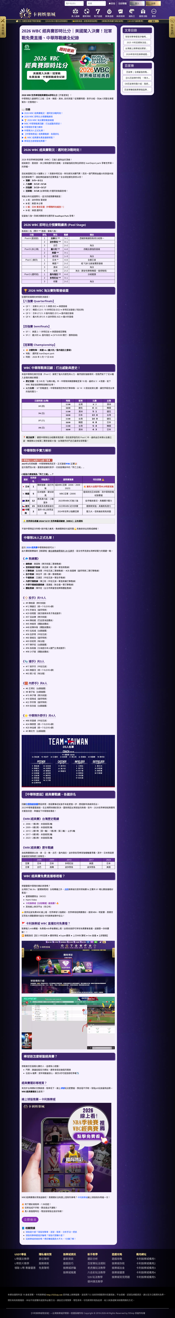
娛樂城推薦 (69, 1272)
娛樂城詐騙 (69, 1268)
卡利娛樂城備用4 (146, 1272)
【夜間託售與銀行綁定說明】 (59, 21)
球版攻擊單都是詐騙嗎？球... (138, 36)
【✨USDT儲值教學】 (82, 21)
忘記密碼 (122, 3)
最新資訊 (68, 1259)
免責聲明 (44, 1268)
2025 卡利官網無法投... (137, 42)
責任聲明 (44, 1259)
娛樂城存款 (118, 1263)
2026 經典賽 (32, 547)
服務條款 (44, 1263)
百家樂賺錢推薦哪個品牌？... (137, 89)
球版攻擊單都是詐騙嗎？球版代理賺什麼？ (45, 1235)
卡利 (66, 889)
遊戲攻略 (117, 1259)
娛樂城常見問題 (121, 1277)
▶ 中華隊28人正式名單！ (33, 130)
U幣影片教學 (21, 1263)
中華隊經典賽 (32, 804)
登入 (137, 3)
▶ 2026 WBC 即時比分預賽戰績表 (37, 116)
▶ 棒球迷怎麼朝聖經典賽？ (34, 141)
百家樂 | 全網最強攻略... (137, 72)
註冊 (153, 3)
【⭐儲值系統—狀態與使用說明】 (31, 21)
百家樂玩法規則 (96, 1263)
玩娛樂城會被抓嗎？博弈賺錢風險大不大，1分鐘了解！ (51, 1238)
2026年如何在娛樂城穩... (137, 54)
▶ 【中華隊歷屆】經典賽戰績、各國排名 (40, 134)
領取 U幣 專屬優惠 (25, 1268)
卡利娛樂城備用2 (146, 1263)
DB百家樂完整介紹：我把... (137, 83)
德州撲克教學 (95, 1281)
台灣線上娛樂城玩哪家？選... (138, 48)
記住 (113, 3)
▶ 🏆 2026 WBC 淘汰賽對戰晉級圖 (38, 120)
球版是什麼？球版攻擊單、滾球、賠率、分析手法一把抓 (51, 1232)
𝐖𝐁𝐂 (68, 463)
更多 (153, 21)
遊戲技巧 (68, 1263)
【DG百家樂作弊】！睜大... (137, 77)
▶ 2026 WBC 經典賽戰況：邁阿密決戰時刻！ (42, 113)
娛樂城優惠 (118, 1272)
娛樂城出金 (118, 1268)
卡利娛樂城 (82, 1197)
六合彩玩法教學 (96, 1272)
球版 (63, 1088)
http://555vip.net (54, 1294)
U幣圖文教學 (21, 1259)
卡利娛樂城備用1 (146, 1259)
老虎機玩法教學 (96, 1268)
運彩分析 (93, 1259)
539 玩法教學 (95, 1277)
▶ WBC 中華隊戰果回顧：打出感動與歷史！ (42, 123)
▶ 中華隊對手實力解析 (32, 127)
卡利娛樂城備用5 (146, 1277)
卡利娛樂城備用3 (146, 1268)
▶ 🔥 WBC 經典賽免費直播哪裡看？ (38, 137)
